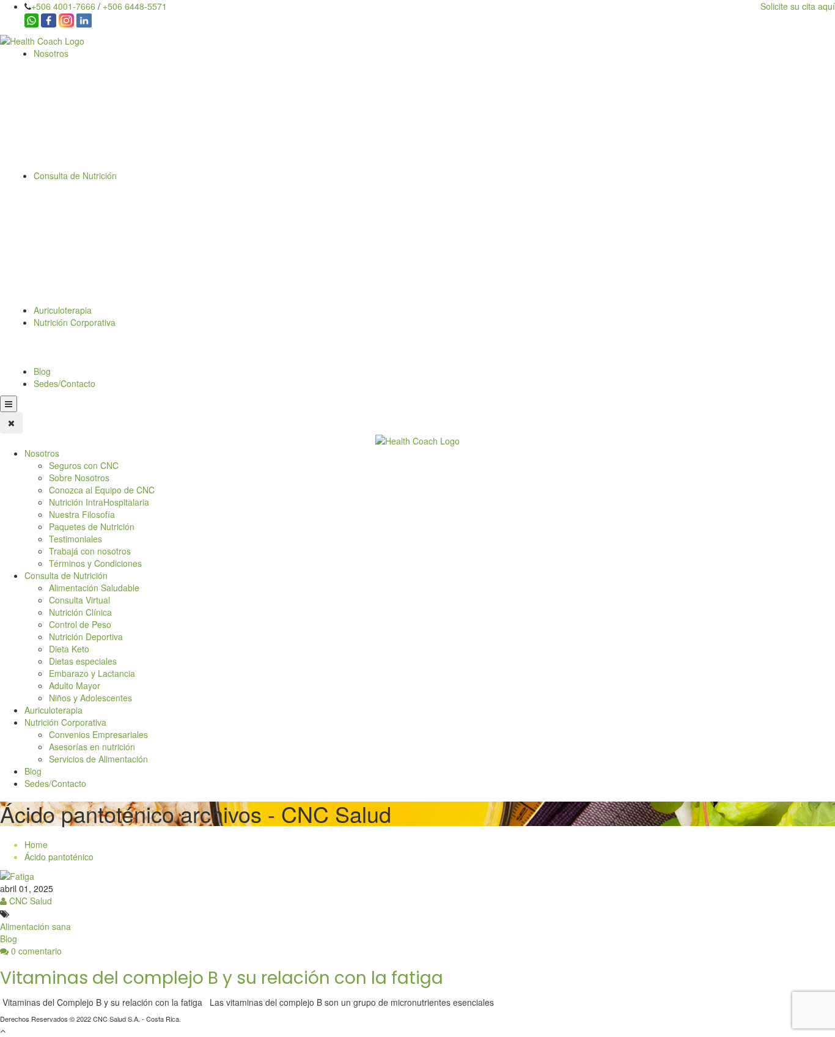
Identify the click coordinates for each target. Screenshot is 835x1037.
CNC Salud (29, 901)
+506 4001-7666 (63, 6)
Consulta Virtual (79, 600)
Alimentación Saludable (94, 587)
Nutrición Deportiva (86, 636)
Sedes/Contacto (64, 383)
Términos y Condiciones (95, 563)
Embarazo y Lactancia (92, 673)
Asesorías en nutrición (92, 746)
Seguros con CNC (84, 465)
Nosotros (51, 53)
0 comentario (35, 951)
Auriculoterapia (63, 310)
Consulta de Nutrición (75, 175)
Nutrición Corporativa (75, 322)
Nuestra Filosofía (82, 514)
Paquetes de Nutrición (91, 526)
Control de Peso (80, 624)
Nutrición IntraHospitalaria (99, 502)
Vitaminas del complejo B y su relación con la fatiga (221, 978)
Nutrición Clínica (80, 612)
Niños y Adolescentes (90, 698)
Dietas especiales (83, 661)
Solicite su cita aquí (797, 6)
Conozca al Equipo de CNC (102, 490)
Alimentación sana (35, 926)
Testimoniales (75, 539)
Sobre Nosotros (79, 477)
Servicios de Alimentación (98, 759)
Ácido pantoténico (59, 857)
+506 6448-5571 (135, 6)
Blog (42, 371)
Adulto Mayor (74, 685)
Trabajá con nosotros (90, 551)
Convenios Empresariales (98, 734)
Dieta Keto (69, 649)
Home (36, 844)
